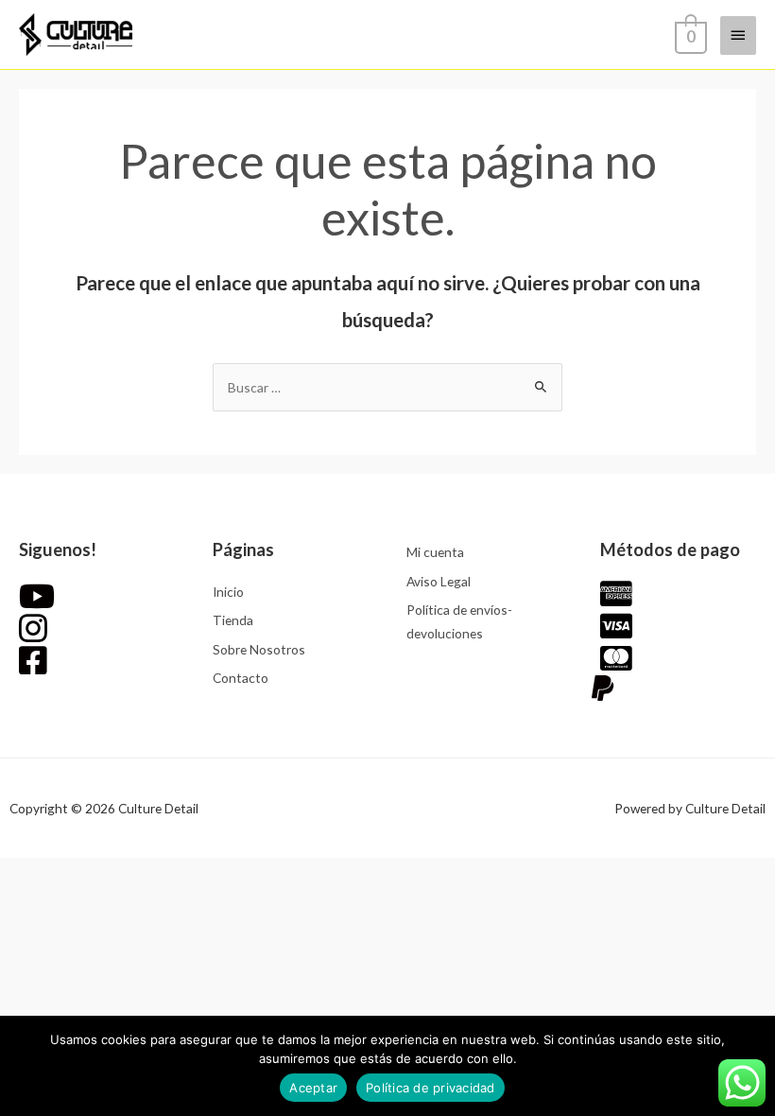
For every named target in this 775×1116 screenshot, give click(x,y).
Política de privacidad (430, 1087)
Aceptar (313, 1087)
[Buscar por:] (387, 387)
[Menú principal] (738, 35)
